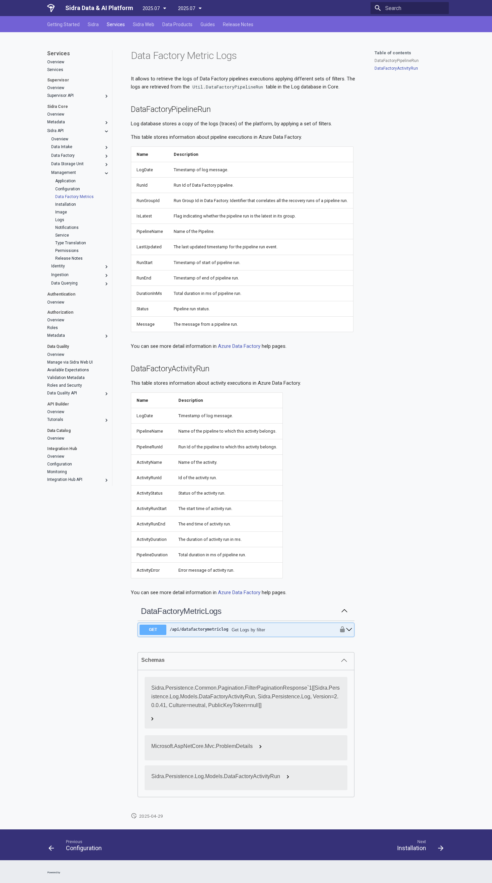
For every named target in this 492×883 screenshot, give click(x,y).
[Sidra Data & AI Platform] (51, 8)
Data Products (177, 24)
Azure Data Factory (239, 346)
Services (116, 24)
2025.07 (152, 8)
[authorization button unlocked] (341, 630)
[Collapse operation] (344, 611)
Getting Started (63, 24)
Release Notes (238, 24)
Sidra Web (143, 24)
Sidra (93, 24)
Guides (207, 24)
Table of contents (393, 52)
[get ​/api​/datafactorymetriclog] (349, 630)
